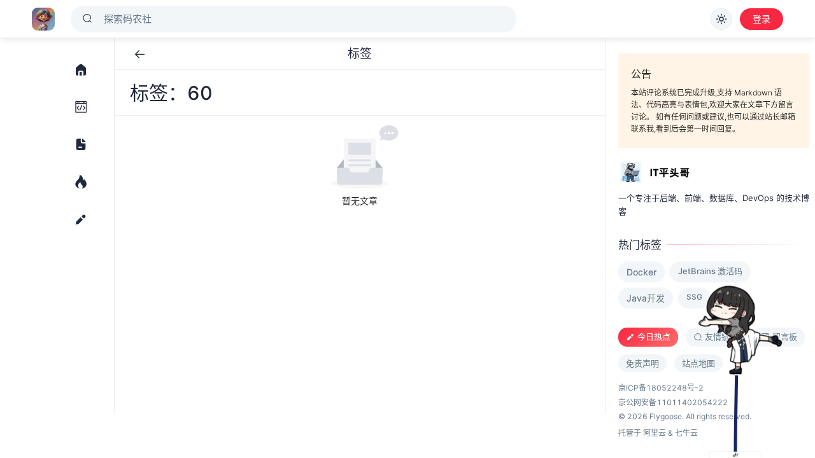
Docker (641, 272)
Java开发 (646, 298)
